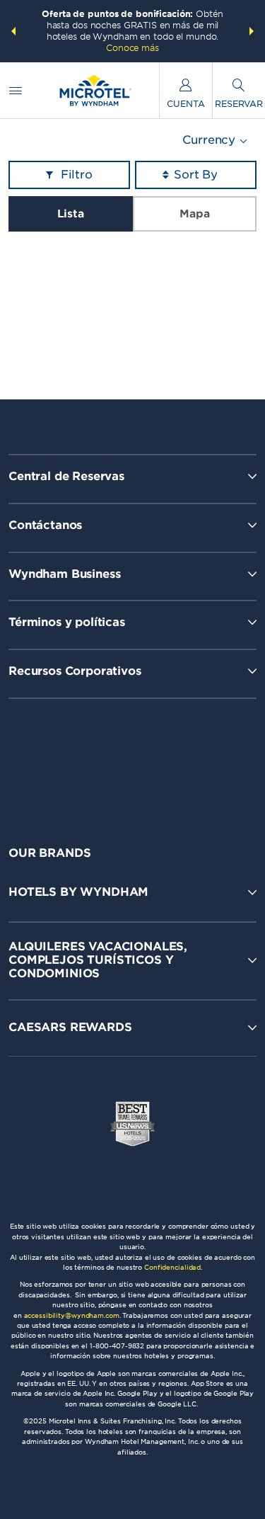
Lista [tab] (70, 213)
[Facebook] (72, 759)
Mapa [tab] (194, 213)
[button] (13, 31)
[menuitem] (15, 90)
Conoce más (132, 47)
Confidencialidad (172, 1267)
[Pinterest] (195, 759)
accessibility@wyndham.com (71, 1315)
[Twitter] (134, 759)
